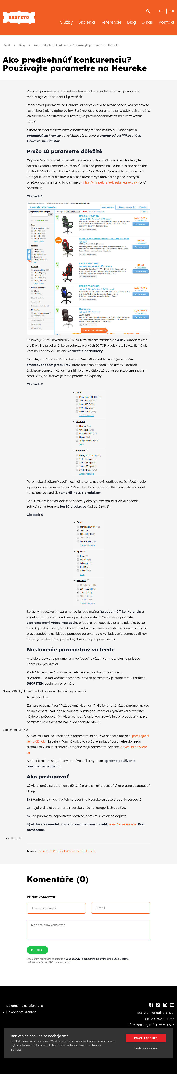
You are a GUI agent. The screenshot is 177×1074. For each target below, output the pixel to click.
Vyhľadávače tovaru (71, 851)
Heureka (43, 851)
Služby (66, 22)
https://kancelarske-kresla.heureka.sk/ (110, 182)
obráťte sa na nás (122, 824)
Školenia (86, 22)
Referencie (111, 22)
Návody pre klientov (21, 1012)
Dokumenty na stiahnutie (24, 1006)
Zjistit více (16, 1049)
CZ (161, 11)
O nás (147, 22)
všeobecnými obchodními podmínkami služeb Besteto (97, 958)
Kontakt (166, 22)
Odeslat (37, 950)
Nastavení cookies (145, 1048)
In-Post (54, 851)
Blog (131, 22)
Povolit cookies (145, 1038)
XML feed (90, 851)
